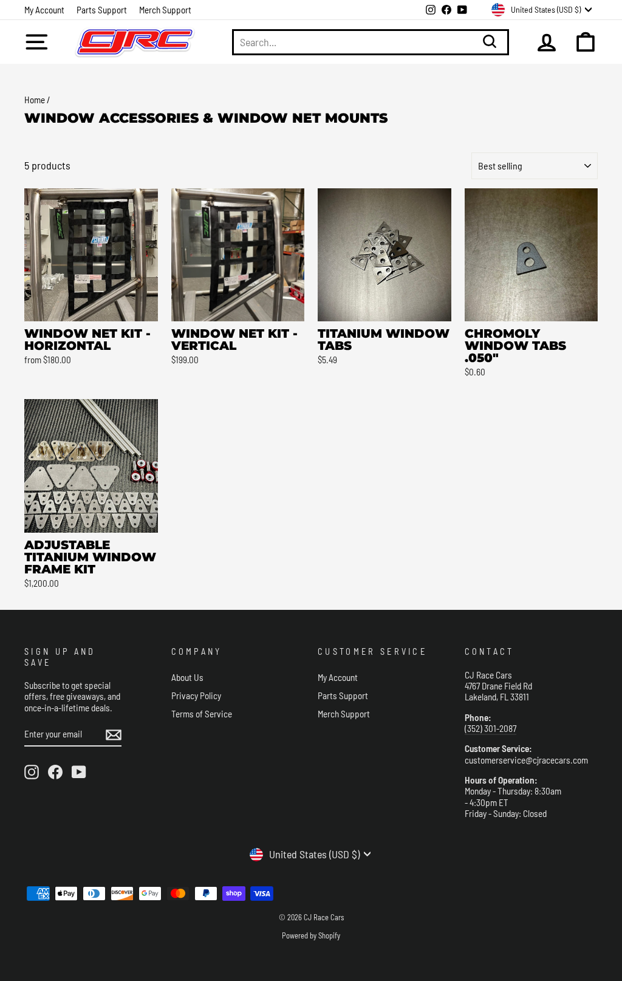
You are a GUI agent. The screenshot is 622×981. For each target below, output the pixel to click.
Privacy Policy (196, 695)
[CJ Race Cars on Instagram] (31, 772)
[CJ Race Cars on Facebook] (55, 772)
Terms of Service (201, 713)
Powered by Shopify (311, 935)
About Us (187, 677)
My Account (44, 9)
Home (34, 99)
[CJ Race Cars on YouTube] (79, 772)
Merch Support (165, 9)
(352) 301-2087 (490, 728)
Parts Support (102, 9)
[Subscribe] (113, 734)
